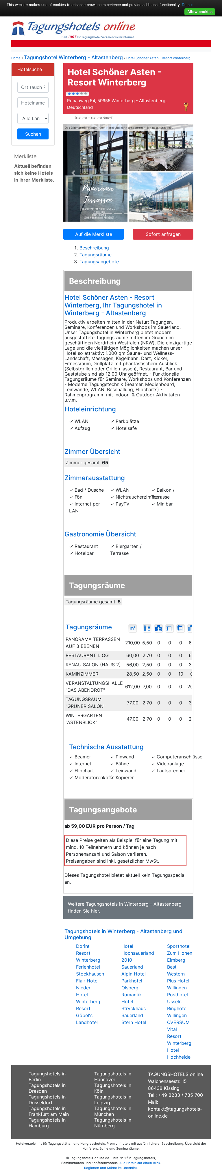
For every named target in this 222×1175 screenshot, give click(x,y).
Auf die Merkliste (93, 234)
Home (16, 58)
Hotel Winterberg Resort (88, 1001)
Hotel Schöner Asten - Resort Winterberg (158, 58)
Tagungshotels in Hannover (112, 1076)
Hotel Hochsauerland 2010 (137, 953)
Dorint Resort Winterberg (88, 953)
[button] (73, 173)
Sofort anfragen (163, 234)
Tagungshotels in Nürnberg (112, 1123)
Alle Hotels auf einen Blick (139, 1163)
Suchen (33, 134)
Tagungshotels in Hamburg (47, 1123)
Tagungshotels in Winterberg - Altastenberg (134, 904)
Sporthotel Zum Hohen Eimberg (179, 953)
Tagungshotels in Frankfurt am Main (49, 1111)
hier (95, 911)
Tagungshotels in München (112, 1111)
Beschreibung (94, 248)
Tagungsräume (95, 255)
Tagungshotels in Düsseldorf (47, 1099)
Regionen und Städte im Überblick (110, 1168)
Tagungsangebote (99, 261)
